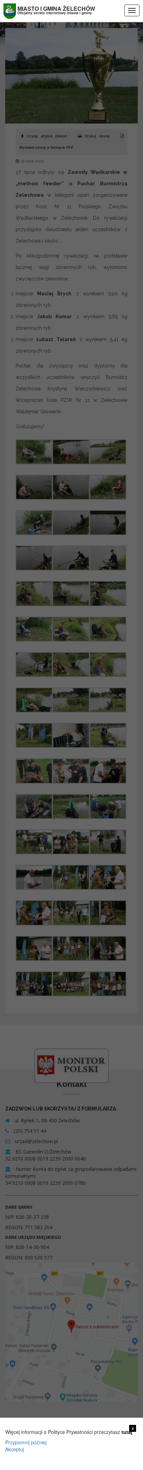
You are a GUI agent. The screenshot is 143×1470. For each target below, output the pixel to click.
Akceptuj (14, 1449)
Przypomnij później (26, 1442)
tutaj (126, 1431)
